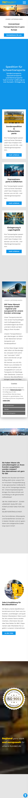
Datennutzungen (15, 390)
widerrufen (6, 400)
